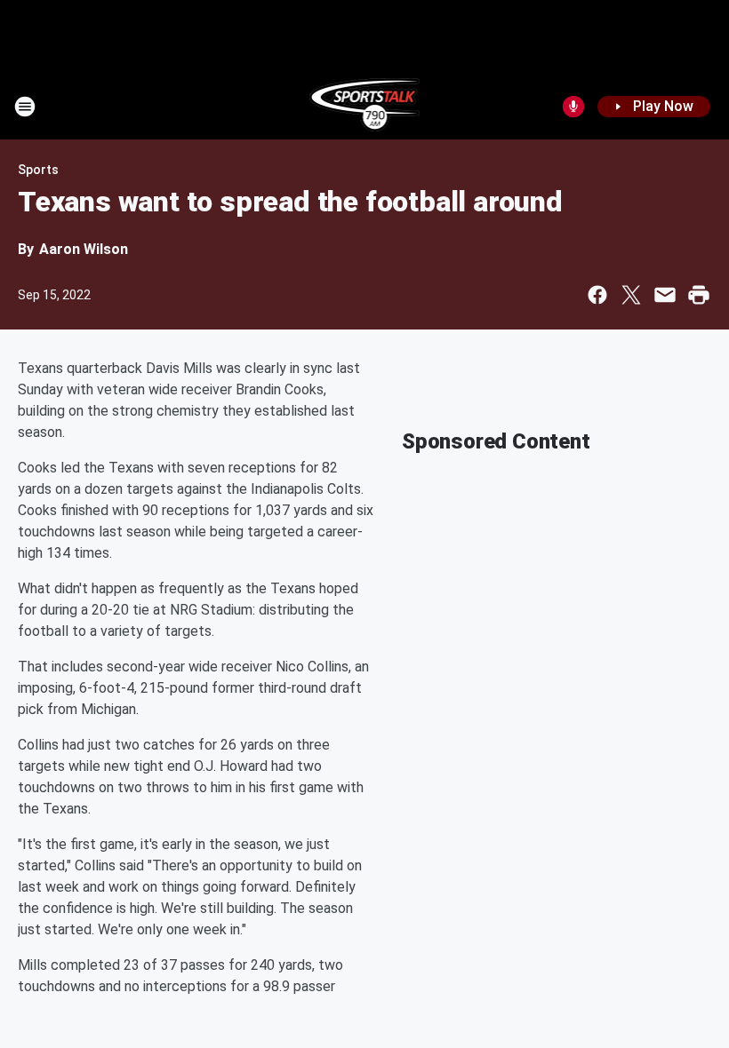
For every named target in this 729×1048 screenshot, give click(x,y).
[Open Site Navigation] (25, 106)
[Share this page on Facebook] (597, 294)
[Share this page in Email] (665, 294)
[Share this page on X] (631, 294)
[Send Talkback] (573, 106)
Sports (38, 170)
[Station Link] (365, 106)
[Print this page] (698, 294)
